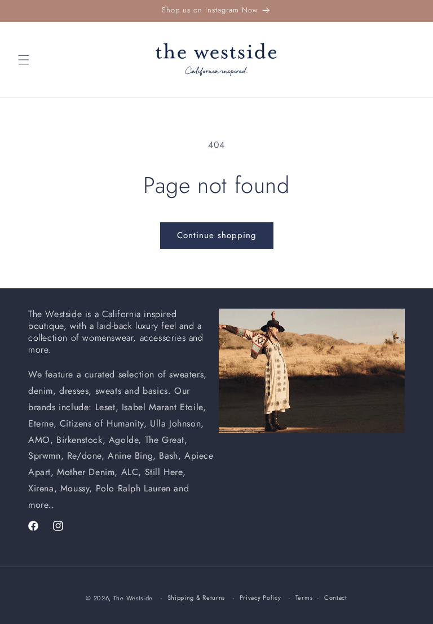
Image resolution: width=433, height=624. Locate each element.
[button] (23, 59)
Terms (304, 597)
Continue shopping (217, 235)
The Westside (133, 598)
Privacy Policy (260, 597)
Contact (335, 597)
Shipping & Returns (196, 597)
